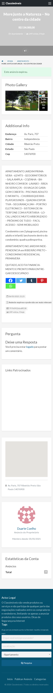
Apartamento (17, 33)
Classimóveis (13, 3)
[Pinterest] (42, 280)
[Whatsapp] (11, 286)
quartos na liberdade (26, 630)
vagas (4, 633)
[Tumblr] (31, 280)
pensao (8, 630)
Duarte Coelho (26, 528)
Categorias (40, 679)
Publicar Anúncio (23, 679)
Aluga (4, 630)
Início (10, 679)
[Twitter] (21, 280)
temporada (44, 630)
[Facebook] (11, 280)
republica (37, 630)
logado (30, 346)
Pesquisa (27, 663)
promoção (15, 630)
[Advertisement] (26, 400)
